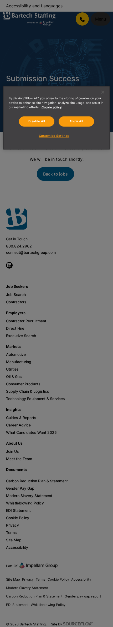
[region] (56, 117)
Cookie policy (52, 107)
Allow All (76, 121)
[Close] (103, 92)
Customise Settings (54, 136)
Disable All (36, 121)
